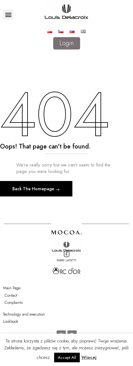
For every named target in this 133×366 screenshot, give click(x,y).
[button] (8, 14)
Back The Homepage (33, 189)
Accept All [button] (67, 357)
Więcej (89, 357)
